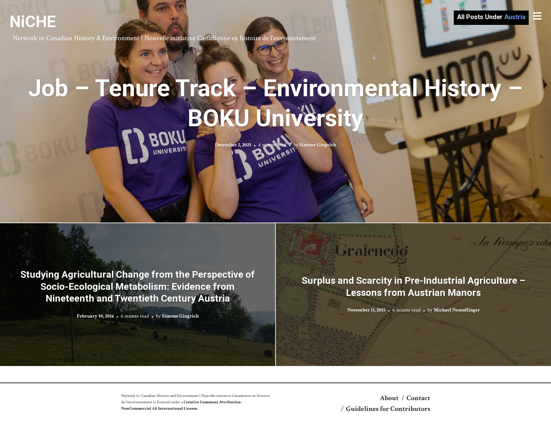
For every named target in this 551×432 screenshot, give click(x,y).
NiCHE (33, 21)
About (389, 398)
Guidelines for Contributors (388, 409)
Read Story (275, 111)
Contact (418, 398)
